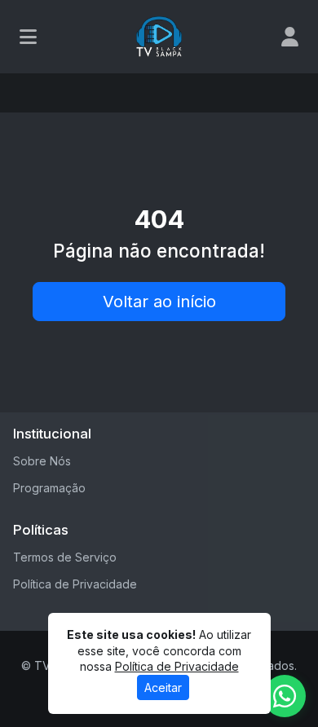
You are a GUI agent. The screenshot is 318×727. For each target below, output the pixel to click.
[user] (290, 37)
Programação (49, 488)
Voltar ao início (159, 301)
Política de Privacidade (75, 584)
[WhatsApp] (284, 696)
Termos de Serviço (65, 557)
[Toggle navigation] (28, 37)
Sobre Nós (42, 461)
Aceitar (163, 687)
